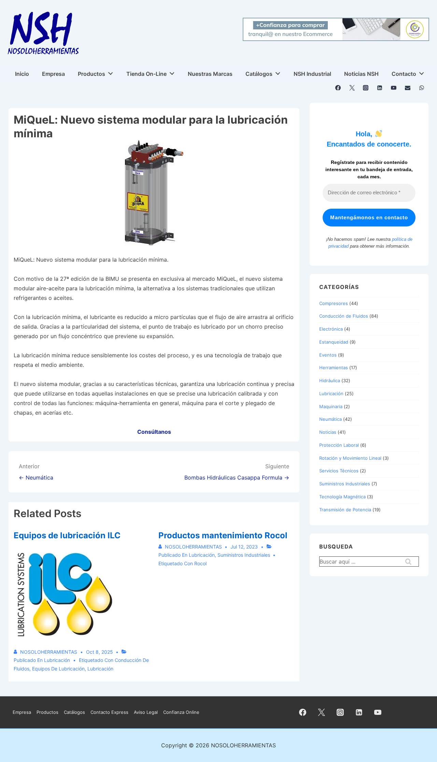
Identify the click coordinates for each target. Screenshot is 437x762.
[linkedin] (380, 87)
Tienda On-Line (146, 73)
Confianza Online (181, 712)
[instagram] (366, 87)
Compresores (333, 303)
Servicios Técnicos (338, 470)
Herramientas (333, 367)
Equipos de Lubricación (58, 668)
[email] (407, 87)
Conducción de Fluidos (343, 316)
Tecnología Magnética (342, 496)
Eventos (328, 355)
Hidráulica (329, 380)
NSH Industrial (312, 73)
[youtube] (394, 87)
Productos (91, 73)
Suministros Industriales (243, 555)
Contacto (404, 73)
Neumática (330, 419)
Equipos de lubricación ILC (67, 535)
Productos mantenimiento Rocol (222, 535)
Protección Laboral (339, 445)
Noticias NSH (361, 73)
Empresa (53, 73)
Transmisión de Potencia (345, 509)
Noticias (327, 432)
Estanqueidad (333, 342)
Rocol (200, 563)
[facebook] (338, 87)
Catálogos (258, 73)
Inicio (22, 73)
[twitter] (352, 87)
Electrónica (331, 329)
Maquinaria (330, 406)
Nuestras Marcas (210, 73)
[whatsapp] (421, 87)
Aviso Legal (146, 712)
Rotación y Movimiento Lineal (350, 458)
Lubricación (57, 660)
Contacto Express (109, 712)
